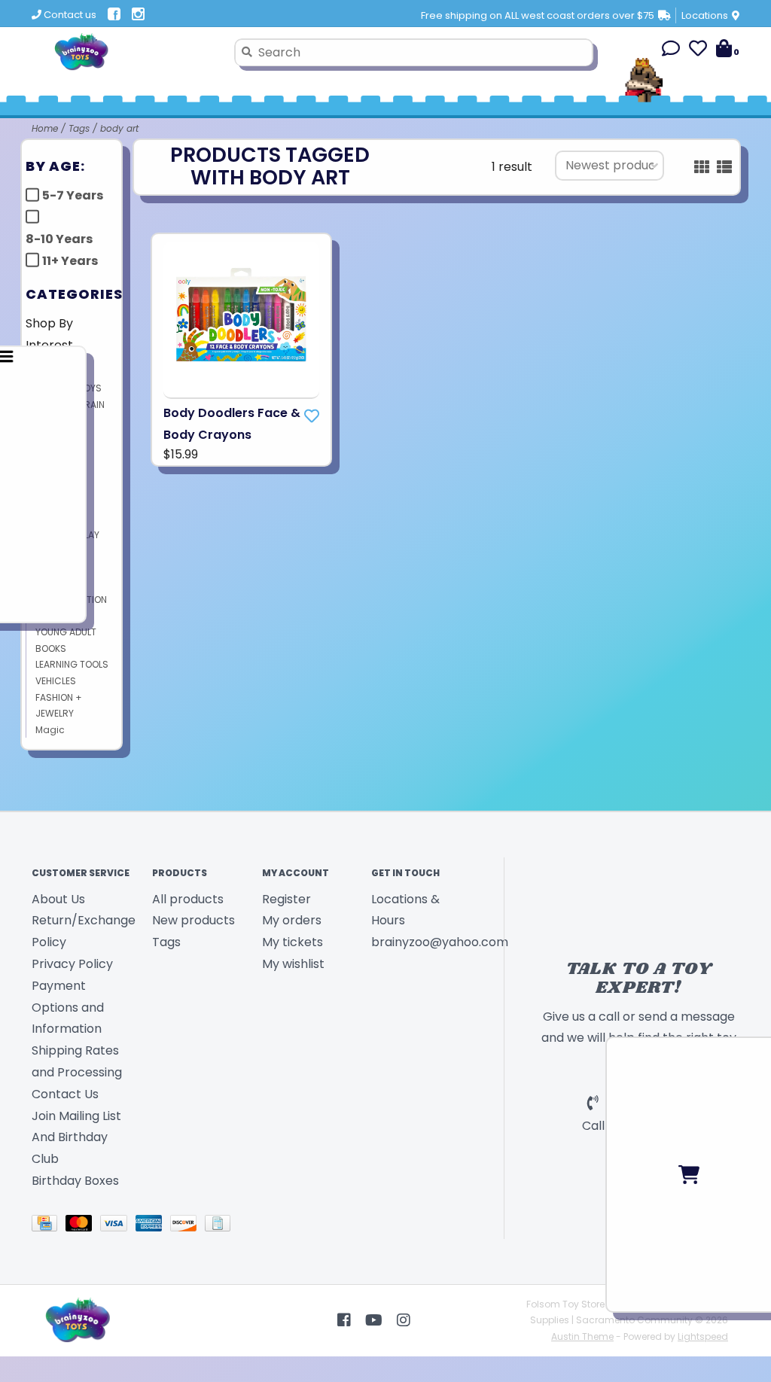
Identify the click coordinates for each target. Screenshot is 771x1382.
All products (188, 899)
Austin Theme (582, 1336)
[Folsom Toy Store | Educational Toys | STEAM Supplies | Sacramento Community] (127, 52)
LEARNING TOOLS (71, 664)
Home (45, 128)
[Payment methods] (49, 1225)
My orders (292, 920)
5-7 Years (72, 195)
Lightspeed (703, 1336)
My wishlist (293, 964)
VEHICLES (55, 680)
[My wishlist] (698, 50)
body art (119, 128)
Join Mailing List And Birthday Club (76, 1137)
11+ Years (70, 260)
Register (286, 899)
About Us (58, 899)
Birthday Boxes (75, 1180)
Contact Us (65, 1094)
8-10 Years (59, 239)
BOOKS (50, 648)
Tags (79, 128)
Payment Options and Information (68, 1007)
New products (193, 920)
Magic (50, 729)
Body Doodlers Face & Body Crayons (231, 423)
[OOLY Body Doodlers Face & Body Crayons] (241, 320)
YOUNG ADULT (65, 632)
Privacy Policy (72, 964)
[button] (671, 50)
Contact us (68, 15)
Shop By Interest (49, 334)
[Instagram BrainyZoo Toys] (403, 1320)
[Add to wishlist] (311, 416)
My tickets (292, 942)
